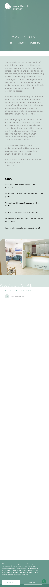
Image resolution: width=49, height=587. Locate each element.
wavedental (35, 43)
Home (11, 43)
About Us (22, 43)
